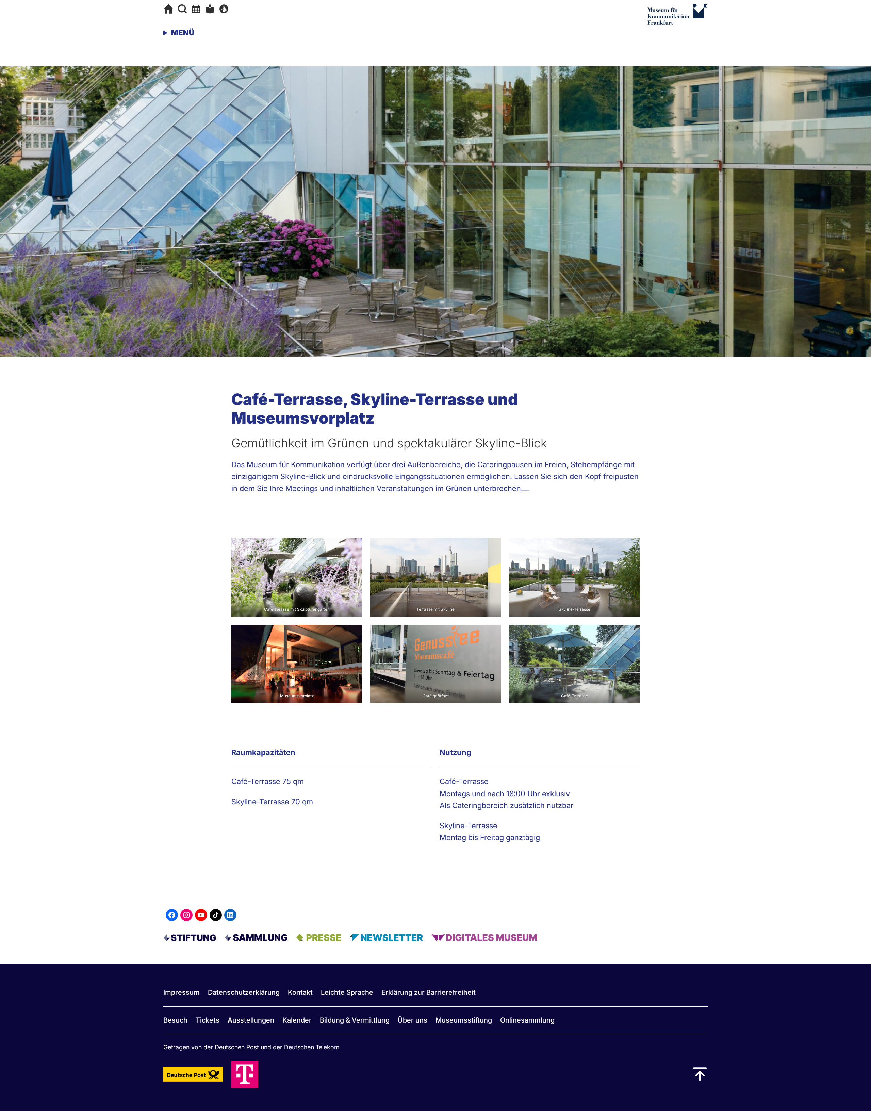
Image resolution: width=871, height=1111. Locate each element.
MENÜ (182, 32)
